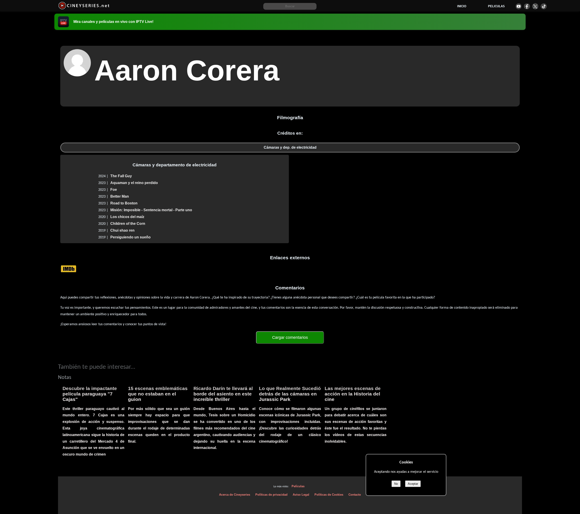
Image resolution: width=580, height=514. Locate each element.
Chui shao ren (122, 230)
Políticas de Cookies (328, 494)
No (396, 483)
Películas (298, 486)
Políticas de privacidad (271, 494)
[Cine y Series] (84, 9)
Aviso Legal (301, 494)
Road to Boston (124, 203)
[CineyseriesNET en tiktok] (544, 6)
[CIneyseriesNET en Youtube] (518, 6)
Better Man (119, 196)
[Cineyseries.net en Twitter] (535, 6)
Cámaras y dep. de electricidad (290, 147)
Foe (113, 190)
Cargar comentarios (290, 337)
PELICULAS (496, 6)
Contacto (354, 494)
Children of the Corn (127, 223)
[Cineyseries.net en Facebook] (527, 6)
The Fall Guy (121, 176)
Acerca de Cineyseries (234, 494)
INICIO (461, 6)
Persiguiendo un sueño (130, 237)
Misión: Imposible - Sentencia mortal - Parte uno (151, 210)
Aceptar (413, 483)
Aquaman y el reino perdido (134, 183)
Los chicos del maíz (127, 217)
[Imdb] (68, 268)
